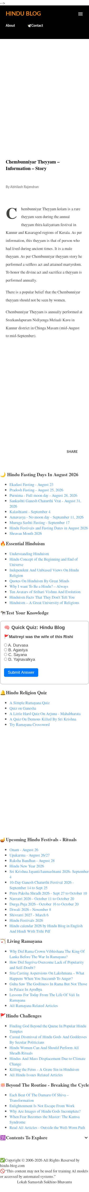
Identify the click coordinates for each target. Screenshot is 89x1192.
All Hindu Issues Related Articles (36, 1074)
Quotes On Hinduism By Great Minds (39, 580)
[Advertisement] (44, 88)
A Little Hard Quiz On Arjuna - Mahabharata (44, 713)
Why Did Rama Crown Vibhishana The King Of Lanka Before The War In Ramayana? (47, 953)
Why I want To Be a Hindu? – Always (38, 586)
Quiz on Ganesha (22, 708)
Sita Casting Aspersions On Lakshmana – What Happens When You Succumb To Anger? (46, 975)
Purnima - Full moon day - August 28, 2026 (43, 495)
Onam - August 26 (23, 849)
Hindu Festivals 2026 (26, 920)
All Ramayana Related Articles (33, 1005)
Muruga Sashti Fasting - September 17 (39, 522)
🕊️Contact (35, 25)
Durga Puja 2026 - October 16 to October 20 (44, 904)
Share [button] (72, 452)
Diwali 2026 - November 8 (30, 909)
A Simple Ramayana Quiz (29, 702)
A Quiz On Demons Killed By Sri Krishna (42, 719)
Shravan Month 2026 (25, 533)
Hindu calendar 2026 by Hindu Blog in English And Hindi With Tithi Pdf (46, 928)
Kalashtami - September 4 (29, 511)
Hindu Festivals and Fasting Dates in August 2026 (48, 528)
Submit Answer (21, 672)
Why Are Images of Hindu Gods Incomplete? (44, 1111)
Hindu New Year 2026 (26, 866)
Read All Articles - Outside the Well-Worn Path (47, 1127)
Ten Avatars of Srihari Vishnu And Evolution (44, 591)
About (10, 25)
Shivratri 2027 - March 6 (28, 915)
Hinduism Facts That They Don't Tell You (42, 597)
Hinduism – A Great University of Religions (44, 602)
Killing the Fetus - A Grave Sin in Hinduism (44, 1069)
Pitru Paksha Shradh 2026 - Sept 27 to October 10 (48, 893)
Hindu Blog (23, 14)
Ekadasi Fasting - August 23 (31, 484)
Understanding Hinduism (29, 553)
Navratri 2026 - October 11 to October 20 (41, 898)
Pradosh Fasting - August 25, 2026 (36, 490)
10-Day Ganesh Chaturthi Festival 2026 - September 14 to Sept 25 (41, 884)
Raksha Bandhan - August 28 (32, 860)
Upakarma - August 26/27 (29, 855)
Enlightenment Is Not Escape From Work (42, 1105)
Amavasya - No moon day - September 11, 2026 (46, 517)
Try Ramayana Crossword (29, 724)
